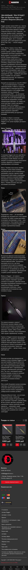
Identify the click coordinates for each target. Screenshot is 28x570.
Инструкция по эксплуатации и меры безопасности (11, 521)
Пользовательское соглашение (9, 549)
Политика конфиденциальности (10, 539)
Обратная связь (6, 541)
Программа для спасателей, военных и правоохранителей (12, 527)
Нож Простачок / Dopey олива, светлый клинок (6, 437)
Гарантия (4, 517)
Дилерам (4, 534)
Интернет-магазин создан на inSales (9, 562)
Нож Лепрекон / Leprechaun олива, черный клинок (20, 437)
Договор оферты (6, 536)
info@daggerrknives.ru (7, 473)
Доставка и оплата (6, 515)
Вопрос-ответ (5, 531)
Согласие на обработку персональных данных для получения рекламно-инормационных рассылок (13, 553)
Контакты (4, 544)
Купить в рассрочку (6, 524)
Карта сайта (4, 547)
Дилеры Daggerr (6, 512)
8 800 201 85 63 (5, 470)
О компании (5, 510)
